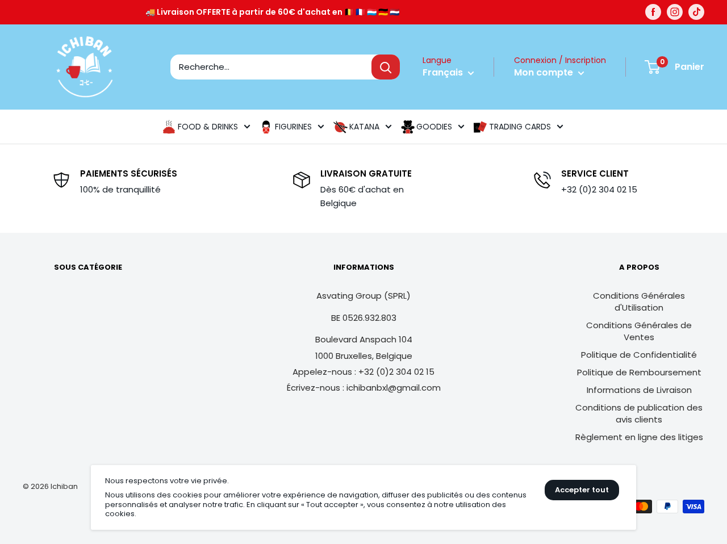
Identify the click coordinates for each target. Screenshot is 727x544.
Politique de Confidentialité (639, 355)
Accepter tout (582, 489)
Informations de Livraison (639, 390)
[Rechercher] (385, 67)
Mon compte (544, 72)
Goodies (434, 126)
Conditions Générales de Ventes (639, 331)
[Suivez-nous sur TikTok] (696, 12)
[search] (270, 67)
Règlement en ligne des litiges (639, 437)
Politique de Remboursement (639, 372)
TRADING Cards (520, 126)
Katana (364, 126)
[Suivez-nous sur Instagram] (675, 12)
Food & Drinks (208, 126)
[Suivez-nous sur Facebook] (653, 12)
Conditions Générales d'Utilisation (639, 301)
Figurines (293, 126)
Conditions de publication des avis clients (639, 413)
